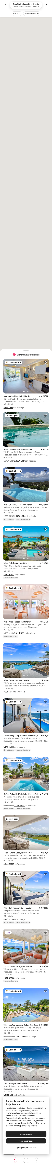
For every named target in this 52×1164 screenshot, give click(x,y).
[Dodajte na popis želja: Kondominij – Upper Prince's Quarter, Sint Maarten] (45, 702)
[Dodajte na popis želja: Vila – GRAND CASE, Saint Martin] (45, 471)
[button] (8, 407)
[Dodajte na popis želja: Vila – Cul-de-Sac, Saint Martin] (45, 529)
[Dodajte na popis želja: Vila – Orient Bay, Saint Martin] (45, 646)
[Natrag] (5, 5)
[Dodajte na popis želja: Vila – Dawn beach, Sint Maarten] (45, 415)
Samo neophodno (26, 1141)
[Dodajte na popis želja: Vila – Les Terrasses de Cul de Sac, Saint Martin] (45, 991)
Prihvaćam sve (26, 1134)
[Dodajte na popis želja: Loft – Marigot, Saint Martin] (45, 1050)
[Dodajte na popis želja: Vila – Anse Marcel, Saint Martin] (45, 588)
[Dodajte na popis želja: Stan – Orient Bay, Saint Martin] (45, 362)
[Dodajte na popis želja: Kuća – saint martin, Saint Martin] (45, 932)
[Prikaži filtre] (46, 5)
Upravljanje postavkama (26, 1147)
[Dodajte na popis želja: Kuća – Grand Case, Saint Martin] (45, 819)
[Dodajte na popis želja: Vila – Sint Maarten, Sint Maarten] (45, 874)
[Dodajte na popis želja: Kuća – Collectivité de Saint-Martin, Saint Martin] (45, 760)
